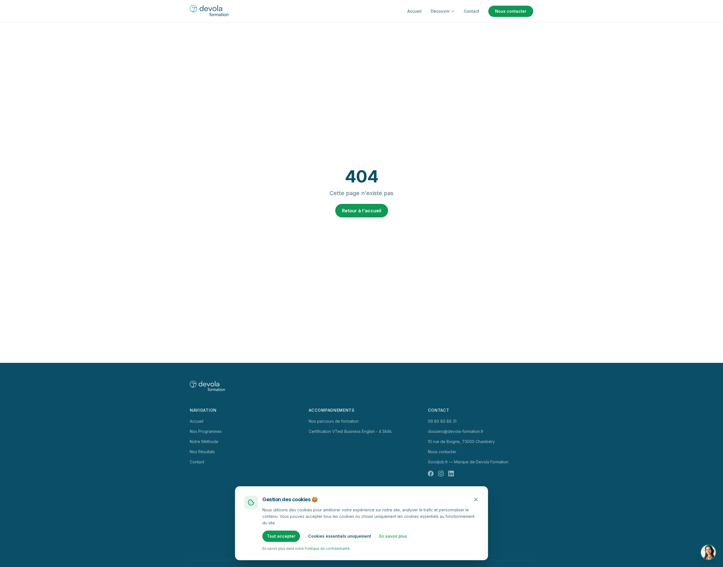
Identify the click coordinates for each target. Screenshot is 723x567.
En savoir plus (393, 536)
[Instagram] (441, 473)
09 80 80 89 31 (442, 421)
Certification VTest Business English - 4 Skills (350, 431)
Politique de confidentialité (327, 548)
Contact (471, 11)
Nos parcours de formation (334, 421)
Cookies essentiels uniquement (339, 536)
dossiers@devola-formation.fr (456, 431)
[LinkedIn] (451, 473)
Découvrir (440, 11)
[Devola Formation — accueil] (210, 11)
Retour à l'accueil (361, 210)
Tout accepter (281, 536)
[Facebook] (431, 473)
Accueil (414, 11)
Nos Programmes (206, 431)
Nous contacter (510, 11)
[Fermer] (476, 499)
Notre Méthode (204, 441)
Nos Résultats (202, 451)
